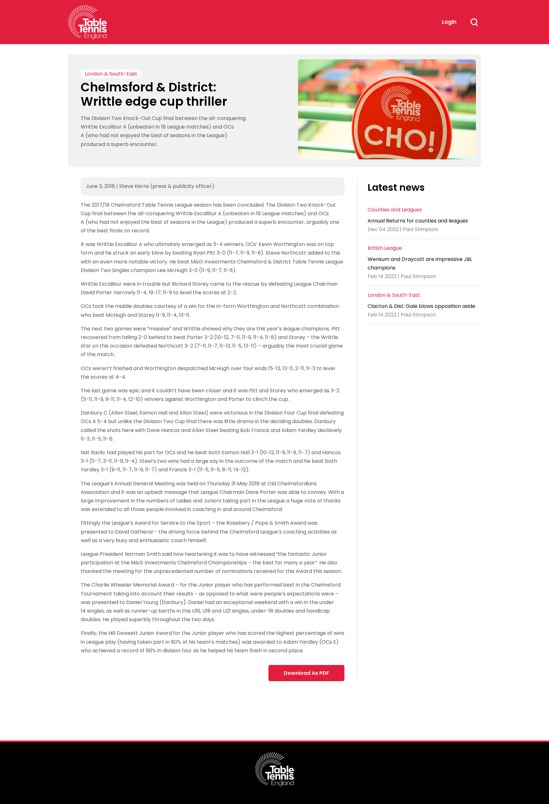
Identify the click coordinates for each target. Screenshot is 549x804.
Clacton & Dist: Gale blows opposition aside (421, 306)
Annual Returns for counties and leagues (418, 220)
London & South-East (111, 73)
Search (474, 22)
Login (449, 22)
